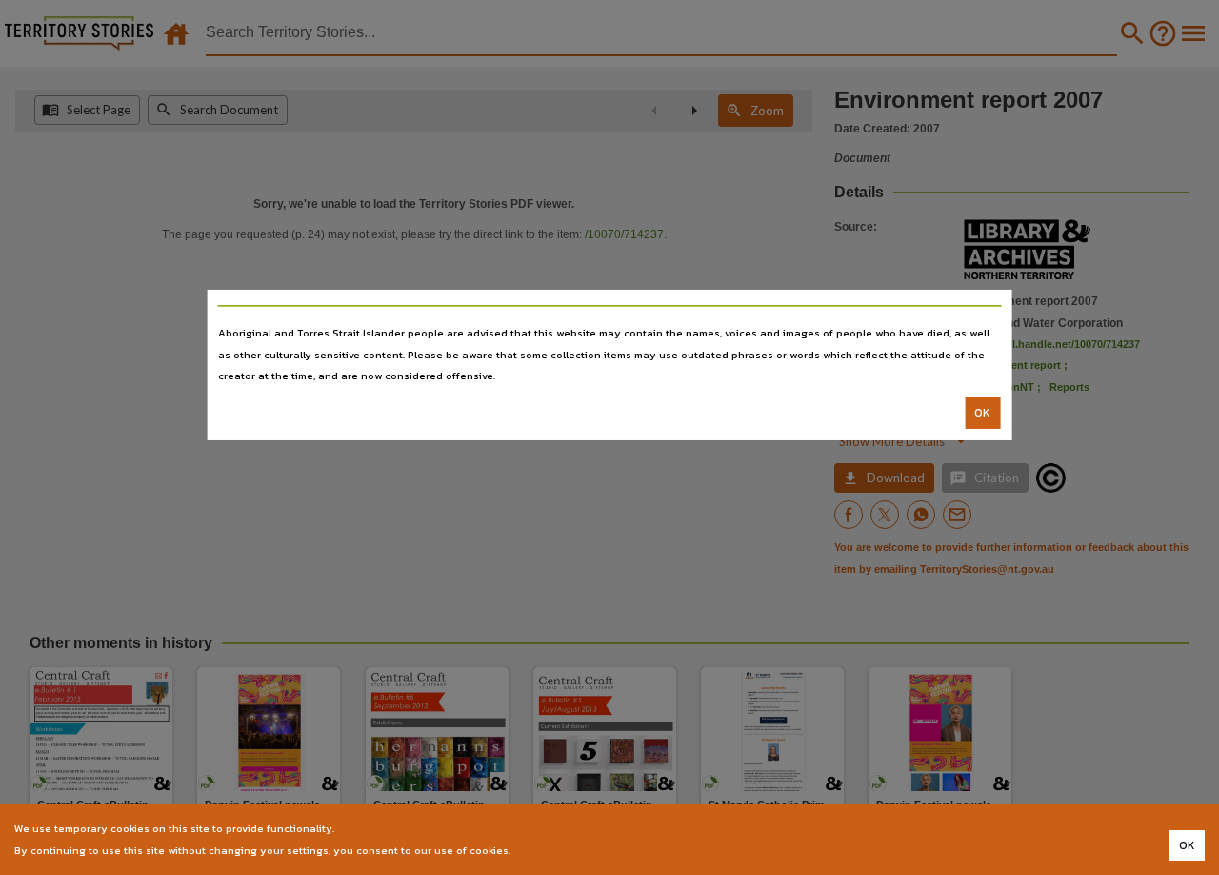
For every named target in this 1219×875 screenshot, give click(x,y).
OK (982, 412)
